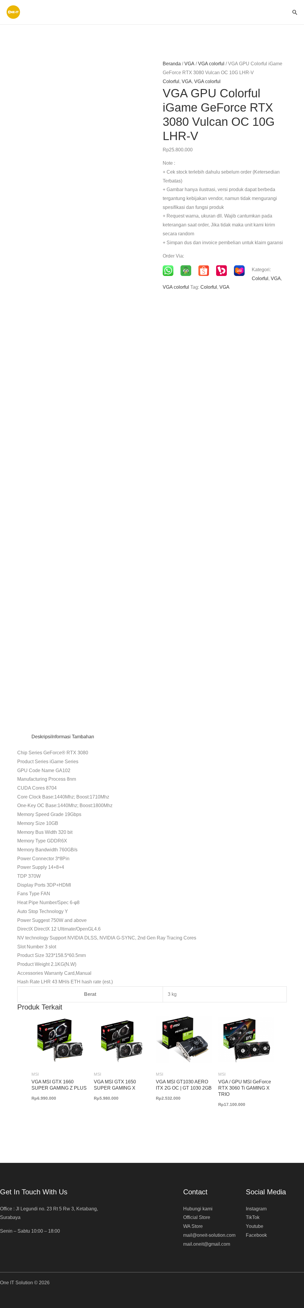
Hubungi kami (198, 1208)
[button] (295, 12)
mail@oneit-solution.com (209, 1235)
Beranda (172, 63)
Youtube (254, 1226)
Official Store (196, 1217)
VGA (189, 63)
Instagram (256, 1208)
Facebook (256, 1235)
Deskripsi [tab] (41, 736)
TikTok (252, 1217)
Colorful (171, 81)
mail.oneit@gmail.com (206, 1244)
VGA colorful (211, 63)
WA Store (193, 1226)
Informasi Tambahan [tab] (72, 736)
